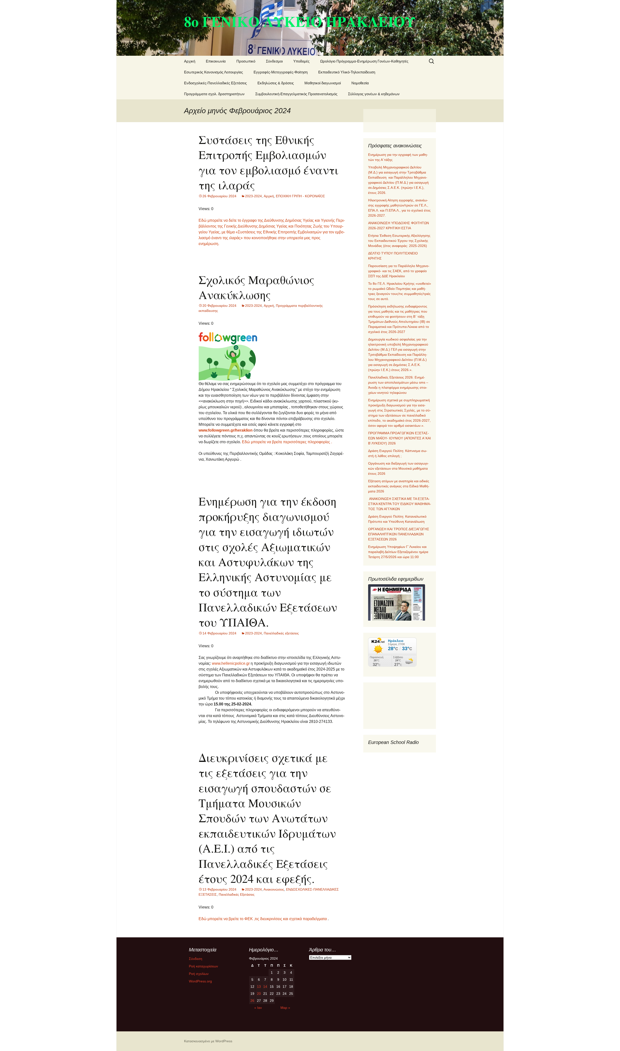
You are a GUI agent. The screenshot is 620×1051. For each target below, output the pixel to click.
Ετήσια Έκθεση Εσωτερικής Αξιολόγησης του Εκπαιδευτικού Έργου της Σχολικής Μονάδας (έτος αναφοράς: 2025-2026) (399, 241)
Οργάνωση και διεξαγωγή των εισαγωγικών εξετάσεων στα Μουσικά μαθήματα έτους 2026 (398, 468)
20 (259, 994)
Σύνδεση (195, 959)
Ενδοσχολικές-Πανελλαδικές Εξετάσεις (215, 83)
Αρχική (189, 61)
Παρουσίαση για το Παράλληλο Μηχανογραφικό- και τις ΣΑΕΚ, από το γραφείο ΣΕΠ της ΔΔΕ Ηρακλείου (398, 271)
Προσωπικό (245, 61)
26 (252, 1001)
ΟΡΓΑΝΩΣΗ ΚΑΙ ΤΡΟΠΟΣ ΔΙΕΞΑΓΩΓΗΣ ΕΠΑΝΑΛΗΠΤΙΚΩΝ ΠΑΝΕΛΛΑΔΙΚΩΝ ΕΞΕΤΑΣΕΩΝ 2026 (398, 534)
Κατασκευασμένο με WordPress (208, 1041)
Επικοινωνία (216, 61)
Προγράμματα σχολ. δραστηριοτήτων (214, 94)
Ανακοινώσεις (274, 889)
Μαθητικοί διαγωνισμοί (322, 83)
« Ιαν (258, 1008)
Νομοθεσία (360, 83)
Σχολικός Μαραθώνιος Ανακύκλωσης (256, 287)
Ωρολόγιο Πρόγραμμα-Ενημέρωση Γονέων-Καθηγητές (364, 61)
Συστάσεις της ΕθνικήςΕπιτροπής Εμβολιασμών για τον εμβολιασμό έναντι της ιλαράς (268, 162)
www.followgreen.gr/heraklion (226, 430)
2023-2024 (253, 196)
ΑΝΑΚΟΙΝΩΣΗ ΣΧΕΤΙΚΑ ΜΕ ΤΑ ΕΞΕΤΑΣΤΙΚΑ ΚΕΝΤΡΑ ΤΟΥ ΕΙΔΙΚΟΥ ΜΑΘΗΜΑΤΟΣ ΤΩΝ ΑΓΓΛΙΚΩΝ (399, 504)
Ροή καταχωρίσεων (203, 966)
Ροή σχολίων (199, 974)
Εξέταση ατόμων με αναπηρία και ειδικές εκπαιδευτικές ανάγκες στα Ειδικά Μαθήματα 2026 (398, 486)
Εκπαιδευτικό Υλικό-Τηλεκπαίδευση (346, 72)
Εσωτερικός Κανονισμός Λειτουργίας (213, 72)
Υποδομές (301, 61)
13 (259, 986)
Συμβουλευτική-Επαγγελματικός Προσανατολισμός (296, 94)
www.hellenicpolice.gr (231, 663)
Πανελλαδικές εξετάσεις (281, 633)
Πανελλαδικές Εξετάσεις (237, 894)
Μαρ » (285, 1008)
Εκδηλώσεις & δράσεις (275, 83)
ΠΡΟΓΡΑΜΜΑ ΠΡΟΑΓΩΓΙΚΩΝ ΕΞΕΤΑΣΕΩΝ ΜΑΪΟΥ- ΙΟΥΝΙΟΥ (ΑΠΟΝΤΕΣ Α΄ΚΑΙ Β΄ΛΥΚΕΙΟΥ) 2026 (399, 438)
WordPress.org (200, 981)
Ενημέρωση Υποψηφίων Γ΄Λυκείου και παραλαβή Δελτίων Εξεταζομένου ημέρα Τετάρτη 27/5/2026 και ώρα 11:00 (398, 552)
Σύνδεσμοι (274, 61)
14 (265, 986)
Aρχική (269, 196)
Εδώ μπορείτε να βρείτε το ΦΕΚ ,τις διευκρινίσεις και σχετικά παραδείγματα (263, 919)
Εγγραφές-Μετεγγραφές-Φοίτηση (281, 72)
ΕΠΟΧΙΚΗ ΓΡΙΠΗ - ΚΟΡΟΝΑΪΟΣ (300, 196)
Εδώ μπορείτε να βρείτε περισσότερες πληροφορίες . (287, 442)
